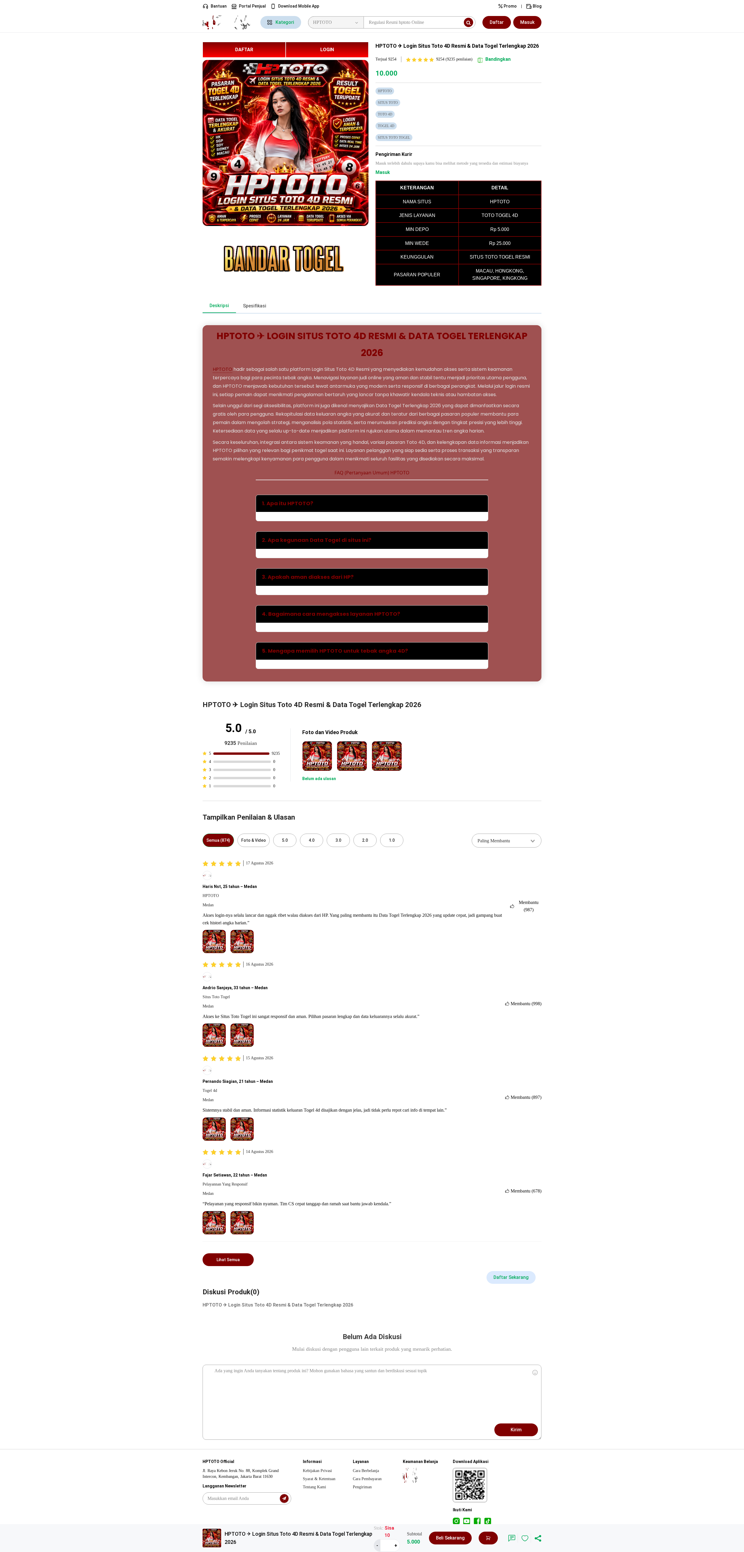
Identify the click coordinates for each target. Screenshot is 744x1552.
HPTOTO (222, 369)
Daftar (497, 22)
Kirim (516, 1429)
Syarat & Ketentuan (319, 1479)
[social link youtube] (466, 1521)
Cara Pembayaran (367, 1479)
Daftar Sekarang (511, 1277)
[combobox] (506, 840)
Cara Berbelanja (366, 1471)
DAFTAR (244, 49)
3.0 (338, 840)
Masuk (527, 22)
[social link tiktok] (487, 1521)
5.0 (285, 840)
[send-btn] (284, 1498)
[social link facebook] (477, 1521)
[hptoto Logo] (228, 22)
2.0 (365, 840)
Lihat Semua (228, 1259)
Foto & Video (253, 840)
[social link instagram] (456, 1521)
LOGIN (327, 49)
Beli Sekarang (450, 1538)
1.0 (392, 840)
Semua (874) (218, 840)
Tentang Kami (314, 1487)
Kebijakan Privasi (317, 1471)
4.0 (311, 840)
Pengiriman (362, 1487)
